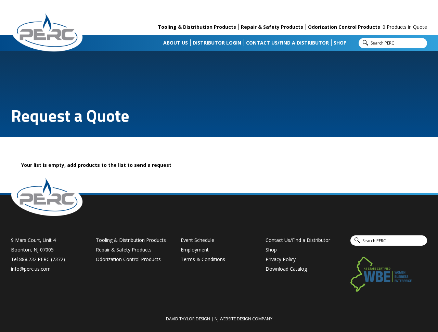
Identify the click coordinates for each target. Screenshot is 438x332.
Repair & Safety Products (272, 27)
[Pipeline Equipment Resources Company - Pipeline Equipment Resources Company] (47, 32)
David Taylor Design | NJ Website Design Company (219, 319)
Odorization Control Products (344, 27)
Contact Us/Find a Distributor (287, 42)
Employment (195, 249)
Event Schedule (197, 240)
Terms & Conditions (203, 259)
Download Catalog (286, 269)
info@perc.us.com (31, 269)
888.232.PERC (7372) (42, 259)
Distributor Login (217, 42)
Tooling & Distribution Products (197, 27)
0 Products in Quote (405, 27)
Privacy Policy (281, 259)
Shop (340, 42)
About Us (175, 42)
